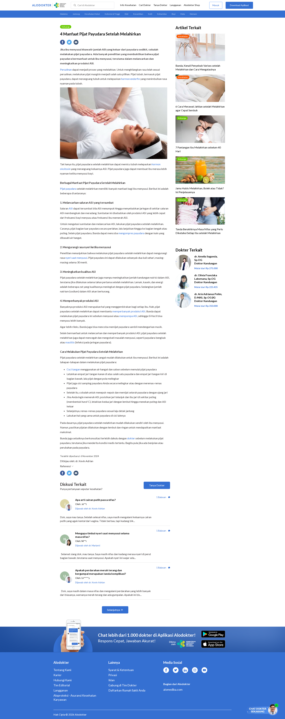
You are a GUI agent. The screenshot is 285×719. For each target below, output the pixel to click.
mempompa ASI (128, 315)
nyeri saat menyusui (76, 257)
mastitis (70, 342)
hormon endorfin (130, 78)
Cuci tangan (73, 369)
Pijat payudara (68, 188)
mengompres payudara (131, 233)
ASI (71, 208)
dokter (131, 438)
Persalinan (66, 69)
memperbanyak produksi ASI (128, 311)
